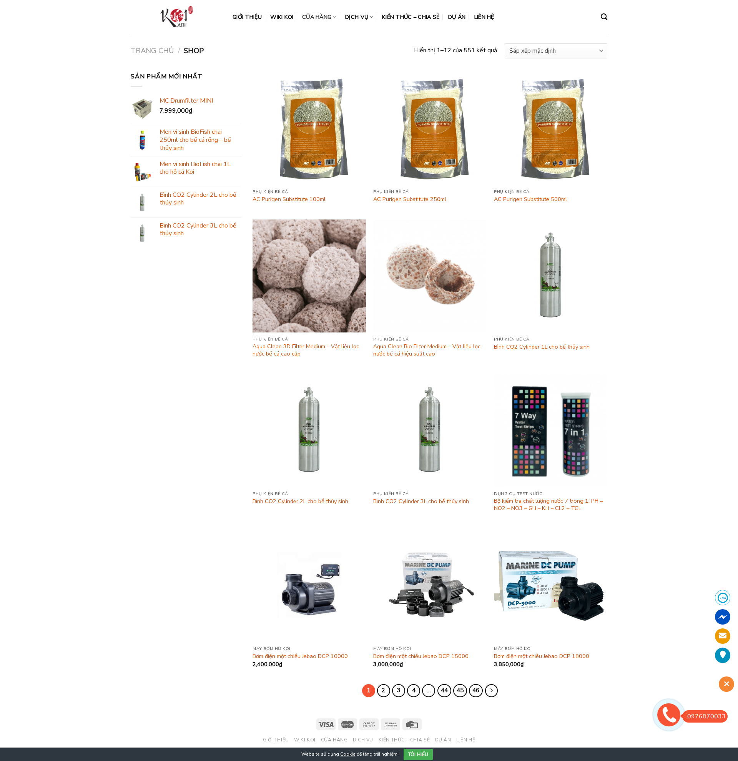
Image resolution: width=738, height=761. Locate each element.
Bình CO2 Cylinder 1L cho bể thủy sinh (542, 347)
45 (460, 690)
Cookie (348, 754)
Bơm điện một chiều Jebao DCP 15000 (421, 656)
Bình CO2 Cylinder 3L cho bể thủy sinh (421, 501)
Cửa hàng (316, 17)
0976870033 (706, 716)
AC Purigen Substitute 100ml (289, 199)
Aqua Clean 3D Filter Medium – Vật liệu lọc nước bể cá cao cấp (306, 350)
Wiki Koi (281, 17)
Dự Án (456, 17)
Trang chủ (152, 50)
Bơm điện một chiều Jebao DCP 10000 (300, 656)
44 (444, 690)
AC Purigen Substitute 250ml (409, 199)
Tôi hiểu (418, 754)
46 (475, 690)
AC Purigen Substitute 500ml (530, 199)
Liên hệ (484, 17)
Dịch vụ (356, 17)
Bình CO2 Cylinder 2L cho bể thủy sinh (300, 501)
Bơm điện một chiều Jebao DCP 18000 (541, 656)
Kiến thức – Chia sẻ (410, 17)
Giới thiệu (247, 17)
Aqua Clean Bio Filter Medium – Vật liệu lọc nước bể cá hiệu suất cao (426, 350)
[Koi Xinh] (176, 16)
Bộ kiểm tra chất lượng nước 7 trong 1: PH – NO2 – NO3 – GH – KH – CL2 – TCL (548, 504)
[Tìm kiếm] (604, 17)
